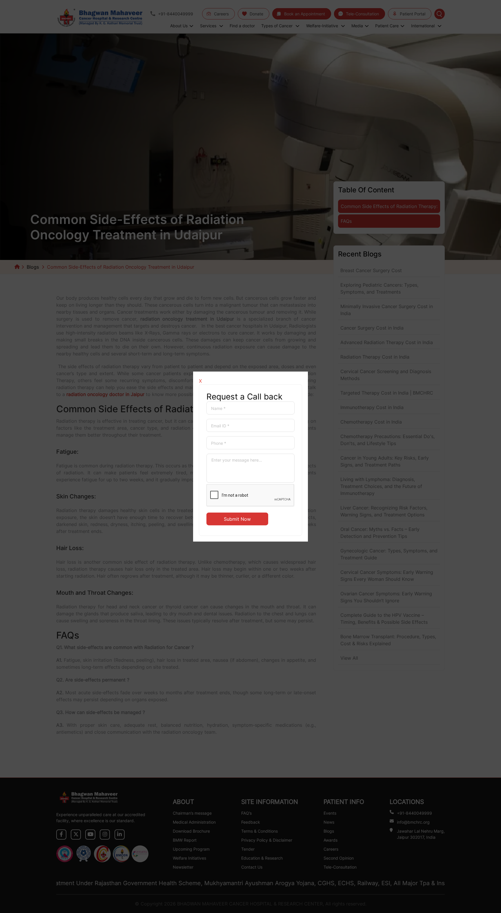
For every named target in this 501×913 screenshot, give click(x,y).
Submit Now (237, 519)
